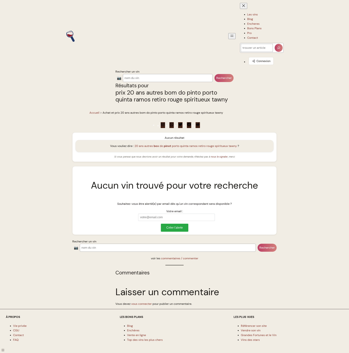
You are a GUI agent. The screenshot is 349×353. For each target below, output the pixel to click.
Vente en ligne (136, 335)
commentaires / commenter (179, 258)
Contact (18, 335)
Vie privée (20, 326)
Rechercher (224, 78)
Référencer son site (254, 326)
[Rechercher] (279, 48)
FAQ (16, 340)
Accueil (94, 113)
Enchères (133, 330)
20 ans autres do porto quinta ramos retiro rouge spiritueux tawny (186, 146)
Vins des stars (250, 340)
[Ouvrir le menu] (232, 36)
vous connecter (141, 304)
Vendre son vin (250, 330)
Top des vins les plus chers (145, 340)
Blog (130, 326)
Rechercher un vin (127, 71)
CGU (16, 330)
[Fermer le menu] (243, 6)
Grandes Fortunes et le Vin (258, 335)
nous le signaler (219, 156)
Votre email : (174, 211)
